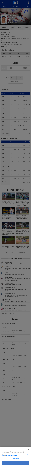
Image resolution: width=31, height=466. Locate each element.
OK (15, 463)
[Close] (29, 449)
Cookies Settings (15, 458)
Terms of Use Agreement (11, 455)
